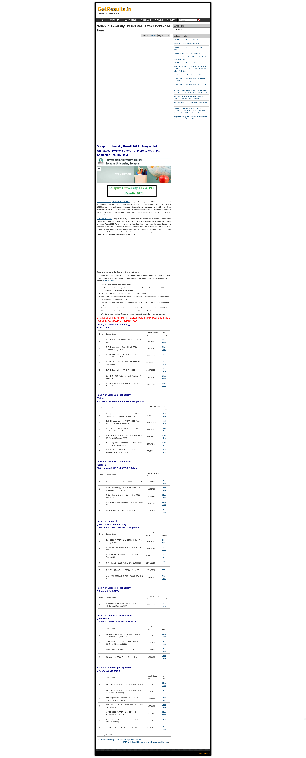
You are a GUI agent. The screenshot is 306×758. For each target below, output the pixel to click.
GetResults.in (114, 9)
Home (101, 20)
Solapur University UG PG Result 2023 (113, 202)
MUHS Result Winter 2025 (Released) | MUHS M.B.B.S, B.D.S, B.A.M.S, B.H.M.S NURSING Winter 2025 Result (190, 69)
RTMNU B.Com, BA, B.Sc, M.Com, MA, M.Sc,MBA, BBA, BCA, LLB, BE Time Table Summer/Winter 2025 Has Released (189, 110)
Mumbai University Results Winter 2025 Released (191, 75)
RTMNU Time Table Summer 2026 (186, 63)
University (114, 20)
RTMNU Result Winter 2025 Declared (187, 53)
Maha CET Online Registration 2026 (186, 44)
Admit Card (146, 20)
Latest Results (130, 20)
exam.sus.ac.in (109, 281)
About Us (171, 20)
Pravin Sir (152, 36)
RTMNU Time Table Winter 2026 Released (188, 40)
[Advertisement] (134, 55)
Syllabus (159, 20)
